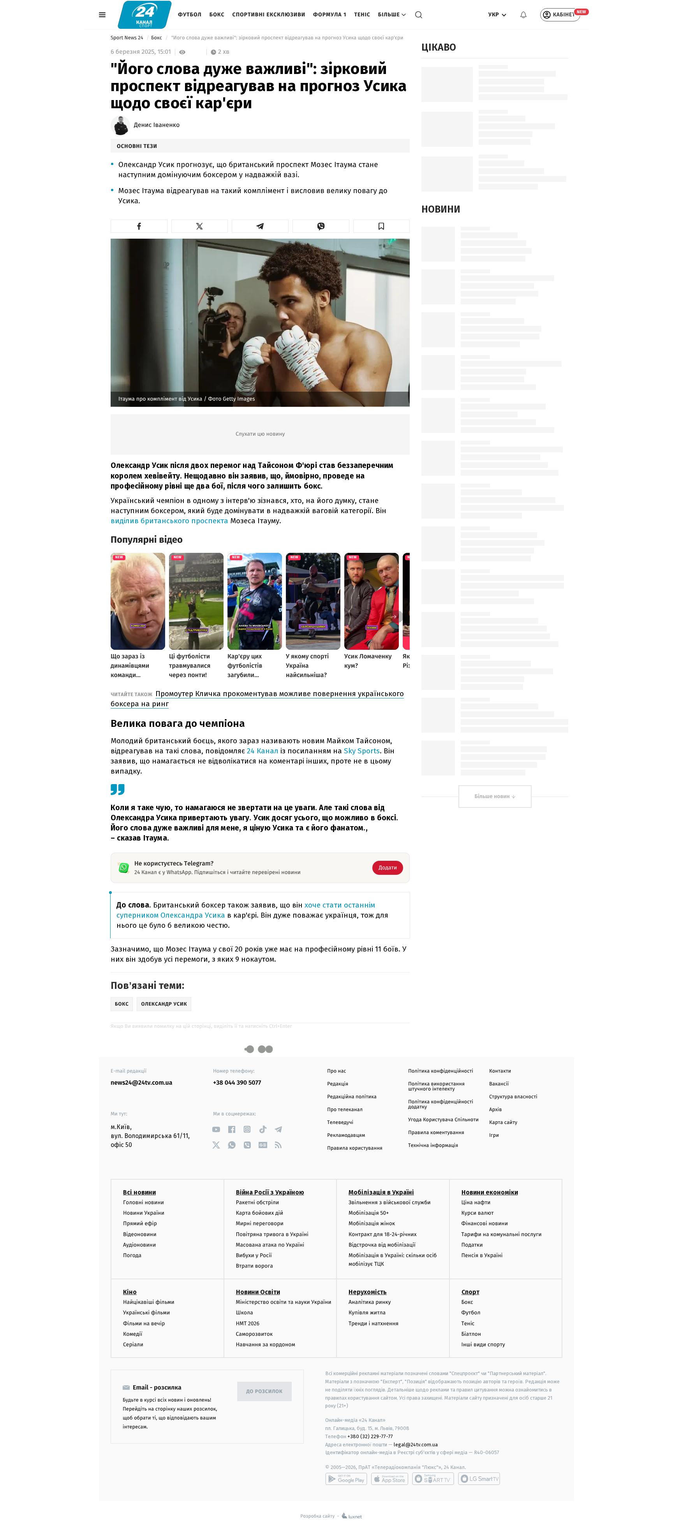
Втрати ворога (254, 1266)
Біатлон (471, 1334)
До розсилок (265, 1392)
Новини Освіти (258, 1292)
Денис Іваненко (157, 125)
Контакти (500, 1071)
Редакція (337, 1084)
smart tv (433, 1478)
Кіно (130, 1292)
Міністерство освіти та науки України (283, 1302)
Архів (495, 1109)
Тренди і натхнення (373, 1323)
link (216, 1129)
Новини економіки (490, 1192)
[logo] (144, 14)
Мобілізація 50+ (369, 1213)
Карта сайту (503, 1122)
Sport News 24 (127, 37)
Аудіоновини (139, 1245)
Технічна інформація (433, 1145)
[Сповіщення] (523, 14)
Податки (472, 1245)
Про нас (336, 1071)
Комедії (132, 1334)
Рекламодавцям (346, 1135)
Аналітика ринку (370, 1302)
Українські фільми (146, 1312)
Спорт (470, 1292)
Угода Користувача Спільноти (443, 1119)
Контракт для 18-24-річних (382, 1234)
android (346, 1478)
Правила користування (354, 1148)
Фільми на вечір (144, 1323)
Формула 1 (329, 14)
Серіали (133, 1344)
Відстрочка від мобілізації (382, 1245)
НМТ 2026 (248, 1323)
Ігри (494, 1135)
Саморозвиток (254, 1334)
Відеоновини (140, 1234)
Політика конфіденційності (440, 1071)
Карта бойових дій (260, 1213)
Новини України (143, 1213)
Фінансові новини (485, 1223)
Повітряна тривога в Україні (272, 1234)
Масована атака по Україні (270, 1245)
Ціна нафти (476, 1202)
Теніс (362, 14)
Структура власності (513, 1096)
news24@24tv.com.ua (142, 1083)
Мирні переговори (260, 1223)
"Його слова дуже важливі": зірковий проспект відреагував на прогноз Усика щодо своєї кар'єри (287, 37)
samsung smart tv (479, 1478)
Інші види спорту (483, 1344)
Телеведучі (340, 1122)
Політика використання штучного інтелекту (436, 1087)
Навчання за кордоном (265, 1344)
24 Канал (262, 750)
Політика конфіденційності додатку (440, 1104)
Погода (132, 1255)
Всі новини (139, 1192)
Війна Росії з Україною (270, 1192)
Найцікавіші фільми (148, 1302)
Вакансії (499, 1084)
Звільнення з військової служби (390, 1202)
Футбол (190, 14)
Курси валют (478, 1213)
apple (389, 1478)
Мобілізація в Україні (381, 1192)
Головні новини (143, 1202)
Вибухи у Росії (254, 1255)
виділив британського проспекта (169, 520)
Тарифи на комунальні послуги (502, 1234)
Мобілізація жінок (372, 1223)
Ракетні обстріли (257, 1202)
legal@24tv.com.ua (416, 1445)
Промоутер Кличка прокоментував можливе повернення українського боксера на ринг (257, 698)
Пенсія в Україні (482, 1255)
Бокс (217, 14)
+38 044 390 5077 (237, 1083)
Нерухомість (368, 1292)
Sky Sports (362, 750)
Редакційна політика (352, 1096)
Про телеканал (345, 1109)
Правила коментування (436, 1132)
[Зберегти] (382, 226)
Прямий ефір (140, 1223)
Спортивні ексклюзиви (269, 14)
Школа (244, 1312)
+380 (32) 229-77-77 (370, 1436)
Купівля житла (367, 1312)
